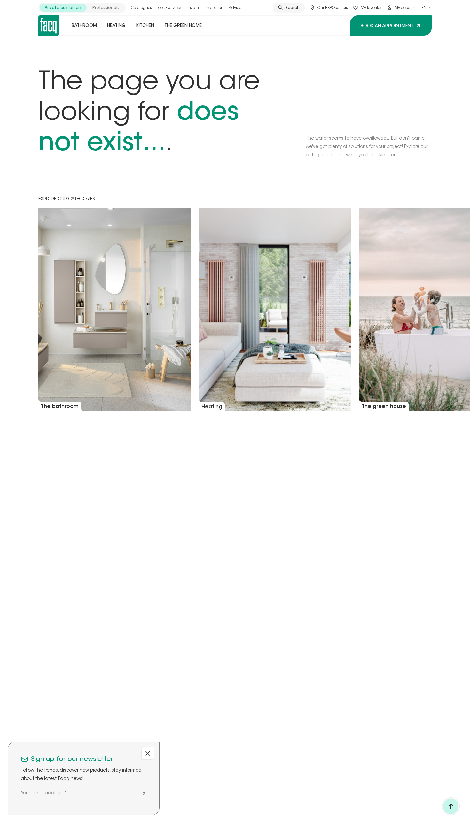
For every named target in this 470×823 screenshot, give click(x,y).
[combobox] (426, 8)
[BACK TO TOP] (451, 806)
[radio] (63, 8)
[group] (82, 8)
